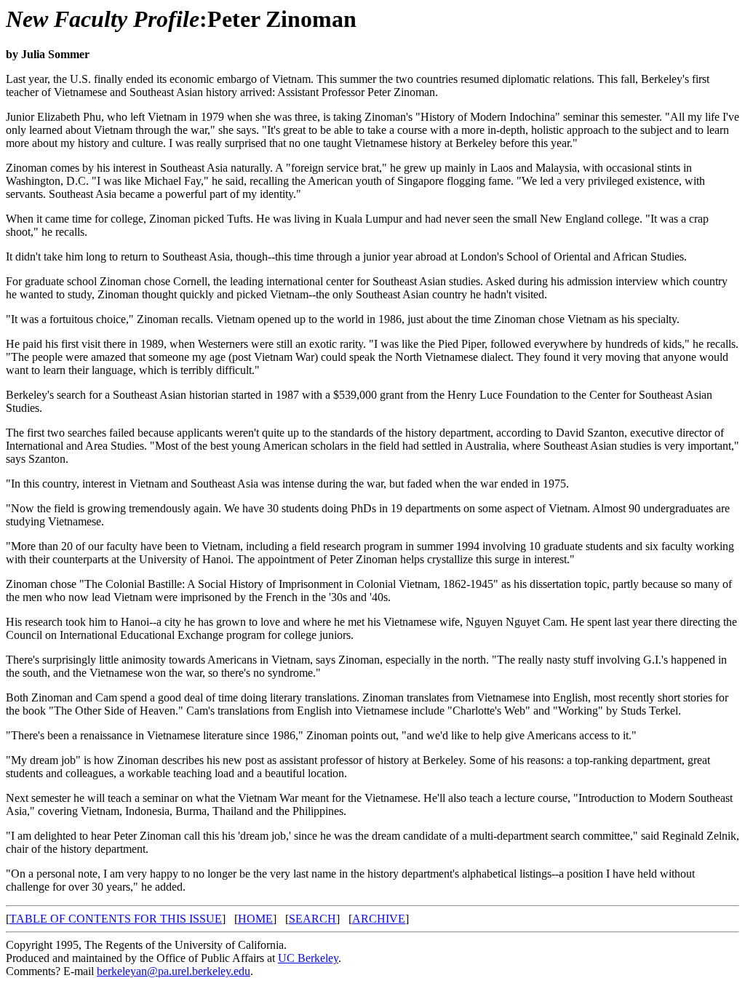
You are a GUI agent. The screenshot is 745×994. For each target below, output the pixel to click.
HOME (255, 919)
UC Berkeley (308, 958)
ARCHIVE (378, 919)
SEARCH (312, 919)
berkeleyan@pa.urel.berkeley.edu (173, 971)
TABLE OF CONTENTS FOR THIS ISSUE (115, 919)
